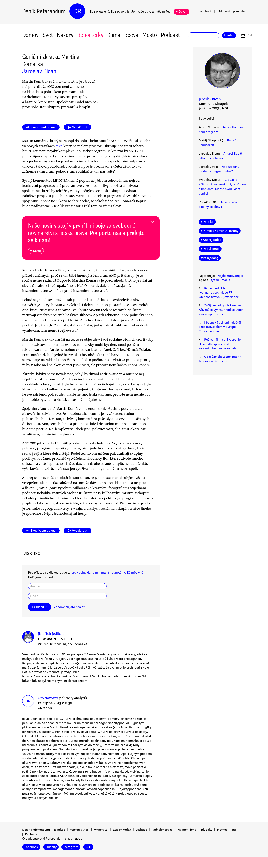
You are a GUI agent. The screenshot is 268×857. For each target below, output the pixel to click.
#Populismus (210, 249)
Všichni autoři (79, 830)
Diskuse (141, 830)
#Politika (207, 222)
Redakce (59, 830)
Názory (65, 35)
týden (215, 280)
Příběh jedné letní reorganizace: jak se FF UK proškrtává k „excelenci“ (219, 292)
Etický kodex (122, 830)
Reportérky (90, 35)
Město (149, 35)
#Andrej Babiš (211, 240)
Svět (48, 35)
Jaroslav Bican (39, 71)
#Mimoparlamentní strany (219, 231)
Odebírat (232, 11)
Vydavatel (101, 830)
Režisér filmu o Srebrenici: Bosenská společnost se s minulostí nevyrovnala (220, 344)
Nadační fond (186, 830)
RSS (88, 847)
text (59, 145)
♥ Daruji (181, 12)
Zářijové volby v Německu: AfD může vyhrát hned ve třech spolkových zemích (221, 309)
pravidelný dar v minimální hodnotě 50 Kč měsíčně (107, 573)
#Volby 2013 (210, 258)
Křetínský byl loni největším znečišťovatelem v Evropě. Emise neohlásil (221, 327)
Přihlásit (205, 11)
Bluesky (206, 830)
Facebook (31, 847)
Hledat (229, 35)
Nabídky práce (162, 830)
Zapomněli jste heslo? (69, 607)
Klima (113, 35)
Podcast (170, 35)
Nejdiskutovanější (230, 276)
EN (249, 35)
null (234, 830)
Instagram (71, 847)
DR (77, 11)
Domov (30, 35)
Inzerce (222, 830)
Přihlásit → (39, 607)
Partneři (31, 834)
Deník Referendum (44, 11)
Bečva (131, 35)
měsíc (226, 280)
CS (243, 35)
